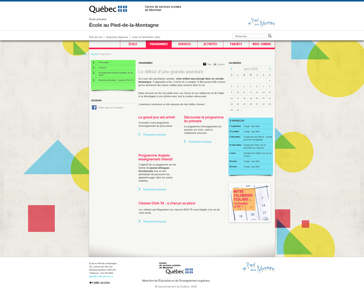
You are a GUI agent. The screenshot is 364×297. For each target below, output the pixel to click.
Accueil (94, 54)
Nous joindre (262, 44)
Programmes (159, 44)
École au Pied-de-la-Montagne (124, 23)
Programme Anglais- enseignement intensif (155, 157)
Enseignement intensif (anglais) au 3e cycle (116, 74)
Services (184, 44)
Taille (209, 64)
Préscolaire (104, 62)
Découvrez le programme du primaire (204, 119)
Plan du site (95, 37)
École (133, 44)
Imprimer (221, 64)
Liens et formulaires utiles (146, 37)
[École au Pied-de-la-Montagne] (261, 26)
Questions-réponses (117, 37)
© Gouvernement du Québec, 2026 (176, 286)
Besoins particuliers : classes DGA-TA (116, 80)
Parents (236, 44)
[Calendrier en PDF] (249, 222)
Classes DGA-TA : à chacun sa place (166, 203)
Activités (210, 44)
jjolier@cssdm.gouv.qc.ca (101, 276)
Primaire (102, 67)
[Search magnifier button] (270, 36)
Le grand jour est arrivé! (156, 117)
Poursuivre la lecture (154, 134)
